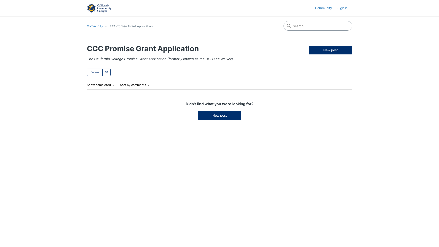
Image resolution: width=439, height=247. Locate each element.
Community (323, 8)
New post (330, 50)
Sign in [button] (342, 8)
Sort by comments (133, 85)
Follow (95, 72)
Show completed (99, 85)
